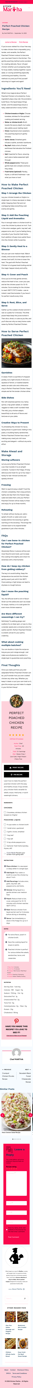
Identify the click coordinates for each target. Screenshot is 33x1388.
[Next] (30, 1115)
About (6, 1370)
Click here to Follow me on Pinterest (17, 1035)
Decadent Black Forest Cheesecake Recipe (25, 1076)
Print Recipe (23, 42)
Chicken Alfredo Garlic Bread (10, 1354)
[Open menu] (29, 7)
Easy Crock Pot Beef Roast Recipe (22, 1354)
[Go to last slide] (2, 1115)
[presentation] (10, 1317)
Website (10, 1222)
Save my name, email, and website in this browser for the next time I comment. (17, 1229)
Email (9, 1213)
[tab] (12, 1139)
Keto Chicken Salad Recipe (11, 1132)
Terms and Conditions (19, 1373)
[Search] (25, 1298)
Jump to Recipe (11, 42)
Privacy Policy (16, 1377)
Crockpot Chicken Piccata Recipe (8, 1074)
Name (10, 1203)
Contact (13, 1370)
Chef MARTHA (8, 33)
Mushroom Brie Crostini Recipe (22, 1327)
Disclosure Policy (23, 1370)
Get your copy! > (16, 2)
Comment (11, 1173)
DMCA (8, 1373)
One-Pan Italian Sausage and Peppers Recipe (10, 1329)
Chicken (5, 22)
